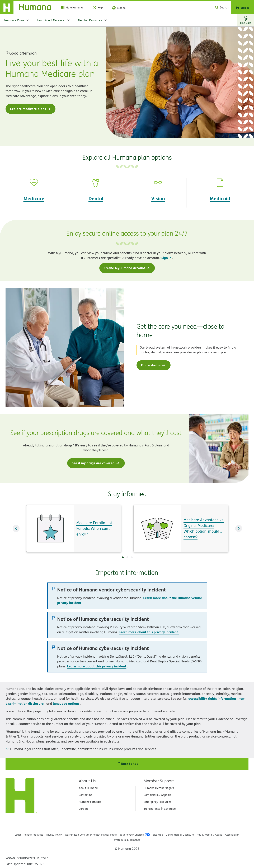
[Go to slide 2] (127, 557)
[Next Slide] (238, 528)
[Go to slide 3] (132, 557)
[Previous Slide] (16, 528)
